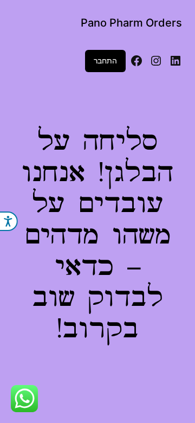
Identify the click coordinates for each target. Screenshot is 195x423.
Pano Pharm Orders (131, 22)
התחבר (105, 60)
